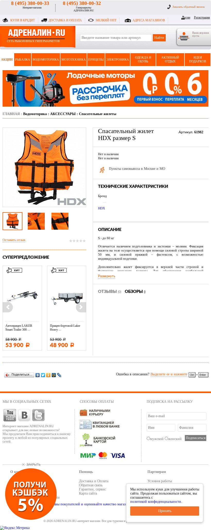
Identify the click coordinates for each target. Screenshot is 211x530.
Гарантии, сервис (92, 489)
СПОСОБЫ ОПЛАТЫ (97, 402)
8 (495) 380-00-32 (82, 3)
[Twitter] (43, 375)
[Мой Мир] (54, 375)
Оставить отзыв (14, 240)
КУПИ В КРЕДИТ (22, 20)
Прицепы (96, 59)
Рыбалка (22, 59)
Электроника (117, 59)
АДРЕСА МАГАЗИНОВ (149, 20)
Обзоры (135, 292)
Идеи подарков (197, 59)
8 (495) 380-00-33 (30, 3)
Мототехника (73, 59)
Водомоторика (46, 59)
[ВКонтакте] (37, 375)
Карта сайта (88, 493)
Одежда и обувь (143, 59)
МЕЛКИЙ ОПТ (106, 20)
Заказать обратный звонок (188, 6)
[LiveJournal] (59, 375)
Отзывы (109, 292)
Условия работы (159, 481)
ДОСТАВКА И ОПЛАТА (65, 20)
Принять (164, 511)
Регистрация (201, 17)
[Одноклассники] (48, 375)
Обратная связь (90, 485)
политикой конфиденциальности (155, 502)
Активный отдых (170, 59)
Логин (186, 17)
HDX (101, 208)
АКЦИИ (7, 59)
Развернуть (106, 276)
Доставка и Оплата (93, 481)
